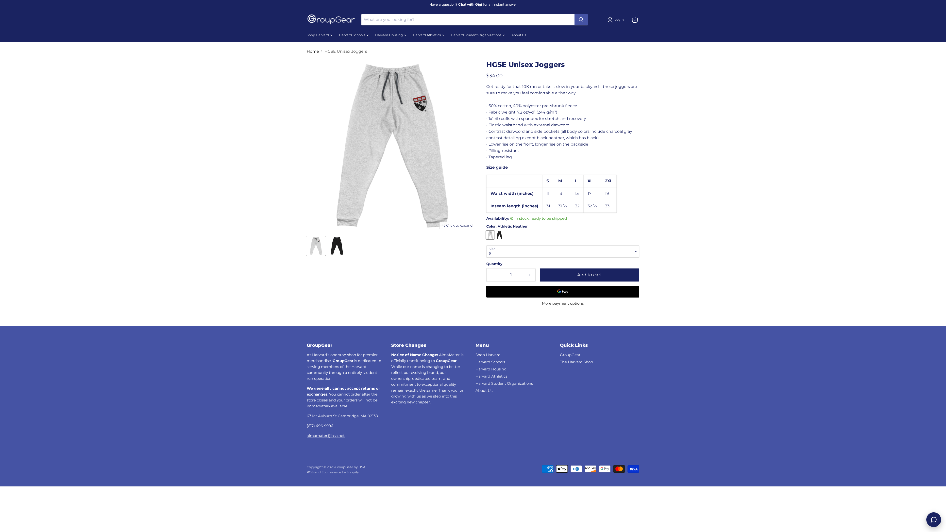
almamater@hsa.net (326, 435)
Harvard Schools (352, 35)
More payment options (563, 303)
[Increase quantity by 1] (529, 275)
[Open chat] (933, 519)
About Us (518, 35)
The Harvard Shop (576, 362)
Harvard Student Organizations (476, 35)
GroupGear (570, 354)
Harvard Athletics (427, 35)
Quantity (494, 264)
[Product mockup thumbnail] (316, 246)
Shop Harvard (318, 35)
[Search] (581, 19)
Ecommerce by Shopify (340, 472)
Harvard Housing (389, 35)
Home (313, 51)
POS (310, 472)
